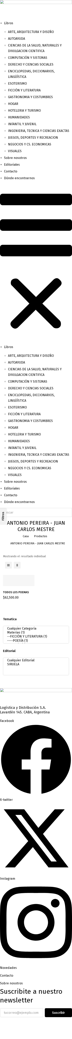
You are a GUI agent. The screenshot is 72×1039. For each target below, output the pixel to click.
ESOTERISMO (17, 83)
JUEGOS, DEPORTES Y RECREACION (33, 137)
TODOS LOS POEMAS (16, 592)
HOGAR (13, 104)
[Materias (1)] (35, 633)
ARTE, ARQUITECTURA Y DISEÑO (31, 32)
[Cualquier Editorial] (35, 660)
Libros (8, 23)
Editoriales (12, 164)
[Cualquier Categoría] (35, 629)
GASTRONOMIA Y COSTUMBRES (30, 97)
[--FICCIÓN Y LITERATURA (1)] (35, 636)
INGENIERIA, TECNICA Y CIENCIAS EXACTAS (38, 131)
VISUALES (15, 151)
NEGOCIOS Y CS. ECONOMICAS (29, 144)
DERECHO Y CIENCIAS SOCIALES (30, 64)
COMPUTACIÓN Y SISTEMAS (27, 58)
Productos (40, 536)
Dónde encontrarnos (19, 178)
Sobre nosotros (15, 158)
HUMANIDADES (19, 117)
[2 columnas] (17, 565)
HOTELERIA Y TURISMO (24, 110)
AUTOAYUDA (16, 39)
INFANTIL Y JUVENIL (22, 124)
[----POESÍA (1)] (35, 641)
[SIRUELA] (35, 664)
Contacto (10, 171)
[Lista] (8, 565)
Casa (26, 536)
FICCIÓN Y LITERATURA (24, 90)
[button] (36, 262)
